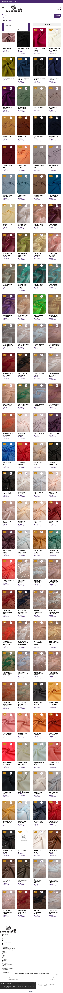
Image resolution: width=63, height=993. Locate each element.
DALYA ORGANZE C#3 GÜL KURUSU (54, 345)
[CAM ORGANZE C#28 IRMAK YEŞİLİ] (23, 273)
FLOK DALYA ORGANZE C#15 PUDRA (38, 673)
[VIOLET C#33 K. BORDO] (54, 510)
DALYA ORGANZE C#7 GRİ (39, 374)
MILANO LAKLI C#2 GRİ (53, 792)
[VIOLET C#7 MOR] (54, 422)
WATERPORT (7, 48)
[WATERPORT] (8, 37)
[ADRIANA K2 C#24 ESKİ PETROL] (23, 66)
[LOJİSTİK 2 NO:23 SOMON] (54, 751)
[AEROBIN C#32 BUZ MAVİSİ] (8, 184)
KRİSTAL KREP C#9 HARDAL (53, 703)
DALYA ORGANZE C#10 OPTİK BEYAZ (54, 375)
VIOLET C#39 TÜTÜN (38, 551)
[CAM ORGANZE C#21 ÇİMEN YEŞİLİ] (23, 242)
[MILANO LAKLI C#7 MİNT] (23, 810)
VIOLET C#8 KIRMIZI (22, 463)
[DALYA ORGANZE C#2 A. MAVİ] (39, 333)
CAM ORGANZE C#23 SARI (38, 254)
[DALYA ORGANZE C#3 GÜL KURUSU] (54, 333)
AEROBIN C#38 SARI (7, 225)
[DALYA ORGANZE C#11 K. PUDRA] (8, 393)
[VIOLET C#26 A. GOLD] (23, 510)
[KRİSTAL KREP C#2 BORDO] (8, 751)
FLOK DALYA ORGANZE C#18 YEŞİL (23, 704)
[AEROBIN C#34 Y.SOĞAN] (39, 184)
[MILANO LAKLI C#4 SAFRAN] (8, 810)
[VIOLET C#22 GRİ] (39, 422)
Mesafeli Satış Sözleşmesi (8, 950)
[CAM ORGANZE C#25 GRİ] (8, 273)
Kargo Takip (5, 969)
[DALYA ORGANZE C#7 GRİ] (39, 362)
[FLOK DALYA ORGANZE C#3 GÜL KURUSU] (54, 569)
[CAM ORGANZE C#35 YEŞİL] (39, 304)
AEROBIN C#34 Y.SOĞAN (38, 195)
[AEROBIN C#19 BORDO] (8, 154)
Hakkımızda (5, 947)
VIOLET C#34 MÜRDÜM (7, 551)
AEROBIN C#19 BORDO (7, 166)
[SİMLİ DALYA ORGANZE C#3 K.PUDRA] (8, 899)
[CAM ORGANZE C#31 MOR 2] (8, 304)
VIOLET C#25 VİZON (7, 522)
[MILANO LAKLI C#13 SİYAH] (8, 839)
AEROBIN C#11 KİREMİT (22, 137)
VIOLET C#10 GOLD (38, 463)
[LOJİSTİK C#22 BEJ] (23, 781)
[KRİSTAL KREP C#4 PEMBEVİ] (8, 722)
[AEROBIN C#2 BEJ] (39, 96)
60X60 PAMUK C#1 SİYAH (23, 49)
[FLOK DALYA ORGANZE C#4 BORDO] (8, 599)
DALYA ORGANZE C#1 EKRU (23, 345)
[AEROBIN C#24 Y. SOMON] (23, 154)
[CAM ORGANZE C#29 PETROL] (39, 273)
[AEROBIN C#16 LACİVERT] (54, 125)
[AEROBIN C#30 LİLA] (54, 154)
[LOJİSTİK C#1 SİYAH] (8, 781)
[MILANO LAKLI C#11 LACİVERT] (39, 810)
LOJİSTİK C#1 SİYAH (7, 792)
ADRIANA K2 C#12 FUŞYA (39, 49)
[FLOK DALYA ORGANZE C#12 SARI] (54, 630)
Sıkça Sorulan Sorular (7, 968)
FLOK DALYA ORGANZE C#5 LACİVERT (22, 612)
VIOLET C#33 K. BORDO (53, 522)
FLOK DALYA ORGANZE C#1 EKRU (22, 581)
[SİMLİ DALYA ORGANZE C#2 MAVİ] (54, 868)
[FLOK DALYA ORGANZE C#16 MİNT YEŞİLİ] (54, 599)
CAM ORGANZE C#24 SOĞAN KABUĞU (53, 255)
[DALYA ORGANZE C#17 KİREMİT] (8, 422)
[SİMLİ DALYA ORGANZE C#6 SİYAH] (39, 899)
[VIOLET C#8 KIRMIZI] (23, 451)
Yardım (3, 967)
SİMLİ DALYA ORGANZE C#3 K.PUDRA (7, 912)
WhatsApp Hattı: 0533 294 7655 (10, 1)
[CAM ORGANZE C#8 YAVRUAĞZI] (39, 213)
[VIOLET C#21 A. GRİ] (39, 481)
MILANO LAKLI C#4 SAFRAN (7, 822)
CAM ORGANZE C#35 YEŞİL (38, 315)
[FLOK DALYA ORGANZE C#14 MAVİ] (23, 661)
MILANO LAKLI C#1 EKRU (38, 792)
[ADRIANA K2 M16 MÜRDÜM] (8, 96)
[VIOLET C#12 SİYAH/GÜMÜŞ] (8, 481)
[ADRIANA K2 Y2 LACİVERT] (54, 66)
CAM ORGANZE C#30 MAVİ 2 (53, 285)
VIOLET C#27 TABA (38, 522)
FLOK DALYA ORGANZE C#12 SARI (54, 643)
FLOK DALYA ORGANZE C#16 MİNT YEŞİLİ (54, 612)
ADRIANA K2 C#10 (8, 78)
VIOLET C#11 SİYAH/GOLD (53, 463)
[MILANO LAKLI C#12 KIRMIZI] (54, 810)
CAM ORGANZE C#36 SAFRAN (53, 315)
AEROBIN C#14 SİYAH (38, 137)
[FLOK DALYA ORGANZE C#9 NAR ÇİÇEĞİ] (8, 630)
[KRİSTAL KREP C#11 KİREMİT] (54, 722)
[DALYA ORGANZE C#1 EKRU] (23, 333)
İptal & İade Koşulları (7, 964)
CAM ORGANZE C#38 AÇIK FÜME (8, 345)
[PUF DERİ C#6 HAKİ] (23, 868)
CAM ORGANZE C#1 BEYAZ (22, 225)
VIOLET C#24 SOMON (53, 493)
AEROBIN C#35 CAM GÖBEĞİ (53, 195)
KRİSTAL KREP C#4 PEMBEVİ (7, 734)
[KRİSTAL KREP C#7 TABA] (39, 722)
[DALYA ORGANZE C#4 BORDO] (8, 362)
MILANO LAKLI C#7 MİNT (22, 822)
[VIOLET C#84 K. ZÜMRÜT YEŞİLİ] (54, 539)
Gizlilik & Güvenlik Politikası (8, 948)
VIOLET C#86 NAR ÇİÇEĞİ (8, 580)
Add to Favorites (41, 30)
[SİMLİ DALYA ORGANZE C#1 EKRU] (39, 868)
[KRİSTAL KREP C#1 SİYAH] (39, 691)
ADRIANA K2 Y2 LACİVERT (53, 78)
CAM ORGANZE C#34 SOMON (22, 315)
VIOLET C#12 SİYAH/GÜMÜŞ (7, 493)
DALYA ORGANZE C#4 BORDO (8, 374)
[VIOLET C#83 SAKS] (8, 451)
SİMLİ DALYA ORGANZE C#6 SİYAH (38, 912)
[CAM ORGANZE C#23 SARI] (39, 242)
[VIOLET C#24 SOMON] (54, 481)
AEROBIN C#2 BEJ (39, 107)
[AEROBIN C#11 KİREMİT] (23, 125)
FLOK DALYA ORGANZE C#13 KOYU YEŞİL (7, 673)
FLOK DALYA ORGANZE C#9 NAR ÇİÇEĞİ (7, 643)
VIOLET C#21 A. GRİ (38, 493)
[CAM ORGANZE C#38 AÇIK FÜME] (8, 333)
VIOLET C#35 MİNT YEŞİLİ (22, 551)
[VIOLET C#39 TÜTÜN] (39, 539)
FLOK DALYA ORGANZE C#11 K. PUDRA (39, 643)
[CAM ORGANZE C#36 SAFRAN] (54, 304)
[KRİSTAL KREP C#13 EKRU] (23, 751)
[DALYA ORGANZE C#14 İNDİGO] (39, 393)
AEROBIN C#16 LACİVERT (53, 137)
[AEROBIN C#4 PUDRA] (54, 96)
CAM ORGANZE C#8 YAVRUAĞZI (38, 225)
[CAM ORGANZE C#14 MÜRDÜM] (54, 213)
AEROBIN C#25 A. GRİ (39, 166)
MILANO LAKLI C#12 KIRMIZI (53, 822)
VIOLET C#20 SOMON (22, 493)
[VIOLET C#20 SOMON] (23, 481)
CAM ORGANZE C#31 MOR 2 (7, 315)
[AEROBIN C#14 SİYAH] (39, 125)
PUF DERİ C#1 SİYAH (22, 851)
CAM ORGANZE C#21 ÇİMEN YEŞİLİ (22, 255)
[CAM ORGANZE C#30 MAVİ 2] (54, 273)
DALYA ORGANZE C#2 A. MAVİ (39, 345)
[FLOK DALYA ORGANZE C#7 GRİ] (39, 599)
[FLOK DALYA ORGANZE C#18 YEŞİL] (23, 691)
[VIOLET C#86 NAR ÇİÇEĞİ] (8, 569)
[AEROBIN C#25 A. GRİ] (39, 154)
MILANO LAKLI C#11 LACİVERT (38, 822)
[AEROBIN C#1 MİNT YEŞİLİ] (23, 96)
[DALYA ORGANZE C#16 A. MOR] (54, 393)
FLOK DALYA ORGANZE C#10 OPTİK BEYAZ (23, 643)
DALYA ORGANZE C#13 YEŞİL (23, 405)
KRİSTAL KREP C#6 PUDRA (22, 734)
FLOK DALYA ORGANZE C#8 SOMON (53, 673)
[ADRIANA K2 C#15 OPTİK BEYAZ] (54, 37)
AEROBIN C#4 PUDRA (53, 108)
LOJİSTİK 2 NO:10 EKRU (39, 763)
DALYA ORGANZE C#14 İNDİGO (39, 405)
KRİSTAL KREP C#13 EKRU (22, 763)
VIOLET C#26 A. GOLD (23, 522)
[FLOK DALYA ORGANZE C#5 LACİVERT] (23, 599)
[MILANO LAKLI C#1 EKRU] (39, 781)
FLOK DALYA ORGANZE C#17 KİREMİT (7, 704)
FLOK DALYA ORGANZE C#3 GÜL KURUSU (53, 581)
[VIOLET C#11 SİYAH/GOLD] (54, 451)
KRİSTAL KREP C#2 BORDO (7, 763)
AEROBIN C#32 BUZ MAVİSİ (7, 195)
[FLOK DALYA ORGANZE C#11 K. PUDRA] (39, 630)
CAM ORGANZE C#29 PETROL (38, 285)
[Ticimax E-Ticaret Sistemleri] (31, 992)
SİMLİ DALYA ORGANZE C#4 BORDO (22, 912)
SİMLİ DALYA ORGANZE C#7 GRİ (53, 912)
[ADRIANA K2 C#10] (8, 66)
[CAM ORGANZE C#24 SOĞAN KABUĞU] (54, 242)
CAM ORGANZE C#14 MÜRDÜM (53, 225)
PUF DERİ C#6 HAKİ (22, 880)
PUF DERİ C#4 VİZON (7, 880)
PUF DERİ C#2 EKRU (38, 851)
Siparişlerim (5, 963)
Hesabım (4, 960)
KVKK (3, 951)
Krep (3, 957)
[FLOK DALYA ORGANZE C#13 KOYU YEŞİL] (8, 661)
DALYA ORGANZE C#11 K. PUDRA (8, 405)
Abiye (3, 955)
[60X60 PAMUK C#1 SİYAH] (23, 37)
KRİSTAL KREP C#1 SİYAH (38, 703)
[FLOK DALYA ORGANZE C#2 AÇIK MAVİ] (39, 569)
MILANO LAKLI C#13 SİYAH (7, 851)
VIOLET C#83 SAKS (7, 463)
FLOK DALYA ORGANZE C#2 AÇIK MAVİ (38, 581)
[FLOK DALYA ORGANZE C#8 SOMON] (54, 661)
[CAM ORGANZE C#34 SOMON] (23, 304)
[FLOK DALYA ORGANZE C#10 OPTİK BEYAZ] (23, 630)
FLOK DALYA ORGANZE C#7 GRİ (38, 612)
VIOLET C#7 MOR (54, 433)
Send (51, 979)
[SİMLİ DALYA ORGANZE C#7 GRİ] (54, 899)
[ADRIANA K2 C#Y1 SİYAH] (39, 66)
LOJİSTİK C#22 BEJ (23, 792)
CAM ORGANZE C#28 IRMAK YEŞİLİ (22, 286)
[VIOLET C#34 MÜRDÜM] (8, 539)
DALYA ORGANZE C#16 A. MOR (54, 405)
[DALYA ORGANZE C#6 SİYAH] (23, 362)
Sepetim (4, 961)
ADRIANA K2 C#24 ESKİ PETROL (23, 78)
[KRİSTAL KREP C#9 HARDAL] (54, 691)
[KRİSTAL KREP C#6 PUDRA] (23, 722)
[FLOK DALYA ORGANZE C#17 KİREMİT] (8, 691)
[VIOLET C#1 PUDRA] (23, 422)
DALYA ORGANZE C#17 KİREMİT (8, 434)
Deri (3, 956)
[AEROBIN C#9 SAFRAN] (8, 125)
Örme (3, 954)
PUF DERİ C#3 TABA (53, 851)
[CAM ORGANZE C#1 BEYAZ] (23, 213)
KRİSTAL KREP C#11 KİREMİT (53, 734)
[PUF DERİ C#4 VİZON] (8, 868)
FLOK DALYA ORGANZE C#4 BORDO (7, 612)
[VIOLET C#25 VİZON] (8, 510)
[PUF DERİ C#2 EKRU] (39, 839)
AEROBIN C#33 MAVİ (22, 195)
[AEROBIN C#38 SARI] (8, 213)
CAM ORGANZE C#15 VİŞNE (7, 254)
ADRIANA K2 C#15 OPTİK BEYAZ (54, 49)
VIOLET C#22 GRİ (39, 433)
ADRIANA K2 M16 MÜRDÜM (8, 108)
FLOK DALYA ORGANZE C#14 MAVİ (23, 673)
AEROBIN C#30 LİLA (53, 166)
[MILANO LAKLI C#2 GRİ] (54, 781)
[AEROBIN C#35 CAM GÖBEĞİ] (54, 184)
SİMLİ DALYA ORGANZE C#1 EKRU (38, 881)
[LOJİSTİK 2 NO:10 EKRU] (39, 751)
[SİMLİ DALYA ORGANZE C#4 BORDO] (23, 899)
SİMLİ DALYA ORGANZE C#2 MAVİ (53, 881)
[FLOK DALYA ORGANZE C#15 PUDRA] (39, 661)
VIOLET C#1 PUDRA (22, 434)
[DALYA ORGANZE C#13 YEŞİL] (23, 393)
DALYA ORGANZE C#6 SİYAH (23, 374)
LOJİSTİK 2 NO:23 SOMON (54, 763)
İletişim (3, 971)
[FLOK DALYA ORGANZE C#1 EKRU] (23, 569)
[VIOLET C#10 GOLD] (39, 451)
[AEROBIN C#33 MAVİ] (23, 184)
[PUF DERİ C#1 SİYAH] (23, 839)
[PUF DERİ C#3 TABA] (54, 839)
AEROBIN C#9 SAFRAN (7, 137)
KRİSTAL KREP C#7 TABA (38, 734)
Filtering (47, 24)
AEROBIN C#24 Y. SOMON (23, 166)
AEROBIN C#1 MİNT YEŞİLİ (22, 108)
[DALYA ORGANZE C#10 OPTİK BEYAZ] (54, 362)
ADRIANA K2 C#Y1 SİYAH (39, 78)
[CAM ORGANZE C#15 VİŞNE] (8, 242)
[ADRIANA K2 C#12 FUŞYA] (39, 37)
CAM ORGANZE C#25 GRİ (7, 285)
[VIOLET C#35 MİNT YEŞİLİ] (23, 539)
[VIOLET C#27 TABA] (39, 510)
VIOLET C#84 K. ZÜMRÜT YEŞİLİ (54, 551)
